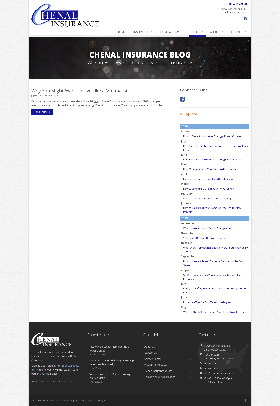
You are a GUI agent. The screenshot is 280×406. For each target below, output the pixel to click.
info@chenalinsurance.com (219, 373)
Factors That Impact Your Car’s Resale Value (208, 179)
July (183, 141)
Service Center (152, 358)
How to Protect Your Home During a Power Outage (212, 136)
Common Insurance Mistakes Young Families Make (212, 159)
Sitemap (67, 381)
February (187, 193)
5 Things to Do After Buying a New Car (204, 238)
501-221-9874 (211, 368)
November (188, 233)
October (186, 243)
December (187, 223)
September (188, 256)
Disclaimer (81, 400)
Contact (238, 32)
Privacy (67, 400)
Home (121, 32)
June (184, 154)
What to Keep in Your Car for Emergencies (207, 228)
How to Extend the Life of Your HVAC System (208, 188)
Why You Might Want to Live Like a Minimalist (79, 90)
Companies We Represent (159, 377)
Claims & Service (172, 32)
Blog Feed (190, 114)
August (185, 131)
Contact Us (150, 352)
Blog (198, 32)
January (186, 203)
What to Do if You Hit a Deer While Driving (207, 198)
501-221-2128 (211, 363)
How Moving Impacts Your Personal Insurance (209, 169)
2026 (184, 126)
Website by (98, 400)
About (216, 32)
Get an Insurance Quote (158, 370)
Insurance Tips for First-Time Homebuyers (207, 302)
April (184, 174)
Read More (41, 112)
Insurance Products (155, 364)
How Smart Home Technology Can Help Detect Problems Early (111, 364)
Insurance (142, 32)
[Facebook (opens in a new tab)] (245, 18)
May (184, 164)
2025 (184, 218)
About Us (149, 346)
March (185, 184)
